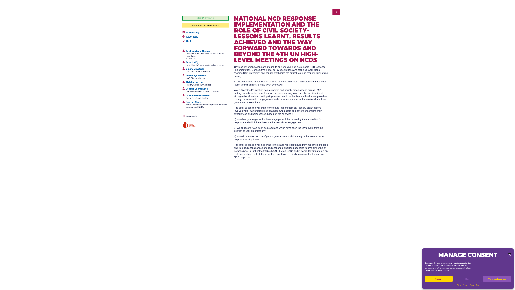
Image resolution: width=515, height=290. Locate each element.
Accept (438, 279)
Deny (467, 279)
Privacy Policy (462, 285)
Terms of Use (474, 285)
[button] (509, 254)
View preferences (497, 279)
